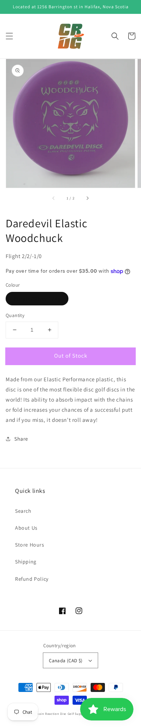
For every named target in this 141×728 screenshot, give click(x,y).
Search (23, 510)
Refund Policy (32, 578)
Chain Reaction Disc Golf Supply (60, 713)
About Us (26, 527)
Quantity (15, 315)
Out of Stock (70, 355)
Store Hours (29, 544)
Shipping (25, 561)
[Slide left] (53, 198)
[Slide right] (87, 198)
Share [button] (21, 438)
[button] (9, 36)
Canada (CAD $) (66, 660)
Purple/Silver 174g (37, 298)
